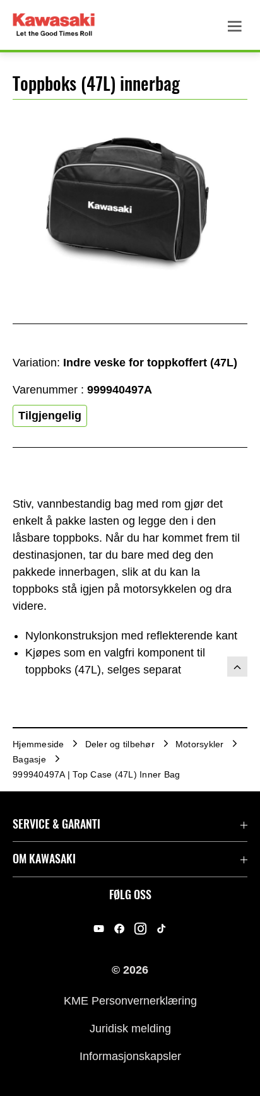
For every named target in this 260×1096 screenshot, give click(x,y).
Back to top (237, 666)
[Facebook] (120, 928)
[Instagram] (140, 928)
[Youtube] (99, 928)
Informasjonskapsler (130, 1056)
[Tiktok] (161, 928)
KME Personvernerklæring (130, 1000)
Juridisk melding (130, 1028)
